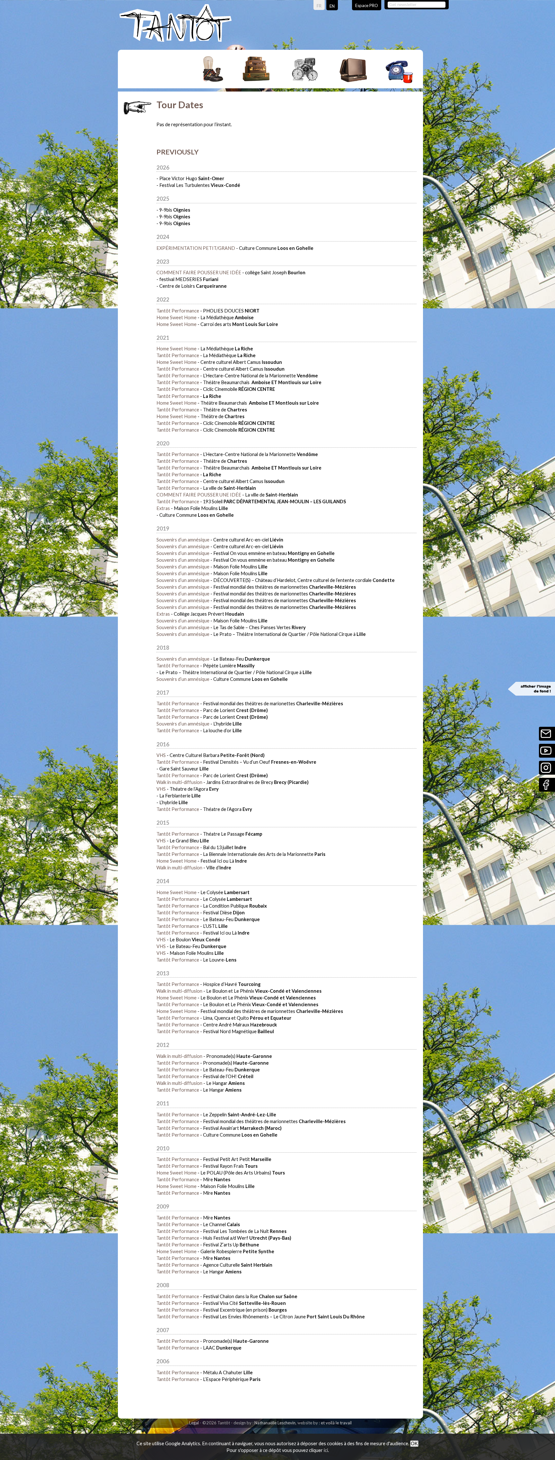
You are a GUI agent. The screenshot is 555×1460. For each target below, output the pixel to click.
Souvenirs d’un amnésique (182, 539)
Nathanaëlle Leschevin (274, 1422)
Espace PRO (366, 5)
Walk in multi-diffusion (179, 782)
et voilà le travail (336, 1422)
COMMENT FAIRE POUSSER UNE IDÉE (198, 272)
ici (326, 1450)
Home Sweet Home (176, 317)
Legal (194, 1422)
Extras (163, 508)
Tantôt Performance (177, 310)
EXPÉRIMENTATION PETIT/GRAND (195, 248)
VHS (161, 755)
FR (319, 5)
